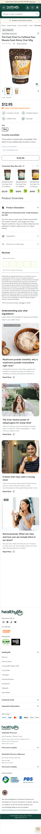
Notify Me (20, 158)
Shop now (32, 2)
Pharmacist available (9, 748)
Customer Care (8, 700)
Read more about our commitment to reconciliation (20, 810)
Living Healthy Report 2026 (10, 666)
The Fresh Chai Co (9, 33)
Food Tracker (6, 670)
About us (4, 657)
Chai (30, 26)
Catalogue (5, 675)
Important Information (11, 706)
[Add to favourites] (38, 33)
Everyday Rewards (8, 679)
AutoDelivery (6, 684)
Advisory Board (7, 661)
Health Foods (11, 26)
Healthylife (6, 652)
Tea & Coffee (22, 26)
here (22, 303)
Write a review (22, 43)
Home (3, 26)
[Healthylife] (13, 7)
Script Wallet (6, 692)
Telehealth (5, 688)
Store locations (7, 773)
